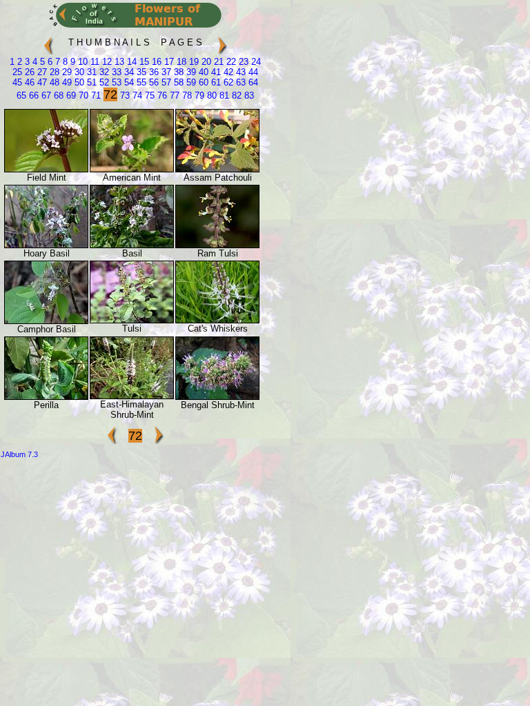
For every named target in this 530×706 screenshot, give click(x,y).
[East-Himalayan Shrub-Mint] (132, 396)
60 (202, 82)
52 (103, 82)
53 (115, 82)
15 (143, 62)
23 (242, 62)
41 (214, 72)
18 (180, 62)
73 (123, 95)
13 (118, 62)
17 (167, 62)
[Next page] (222, 39)
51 (90, 82)
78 (185, 95)
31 (90, 72)
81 (223, 95)
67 (45, 95)
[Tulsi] (132, 320)
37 (165, 72)
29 (65, 72)
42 (227, 72)
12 (105, 62)
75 (148, 95)
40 (202, 72)
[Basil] (132, 245)
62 (227, 82)
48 (53, 82)
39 (190, 72)
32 (103, 72)
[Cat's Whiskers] (217, 320)
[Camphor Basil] (46, 321)
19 (192, 62)
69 (69, 95)
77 (173, 95)
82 (235, 95)
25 (17, 72)
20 (205, 62)
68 (57, 95)
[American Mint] (132, 169)
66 (32, 95)
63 (239, 82)
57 (165, 82)
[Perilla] (46, 397)
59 (190, 82)
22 (230, 62)
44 (252, 72)
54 (127, 82)
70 (82, 95)
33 (115, 72)
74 (136, 95)
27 (41, 72)
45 (17, 82)
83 (248, 95)
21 (217, 62)
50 (78, 82)
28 (53, 72)
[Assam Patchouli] (217, 169)
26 (28, 72)
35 (140, 72)
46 (28, 82)
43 (239, 72)
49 (65, 82)
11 (93, 62)
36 (152, 72)
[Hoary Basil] (46, 245)
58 (177, 82)
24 (254, 62)
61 (214, 82)
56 (152, 82)
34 (127, 72)
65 (21, 95)
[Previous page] (48, 39)
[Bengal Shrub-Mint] (217, 397)
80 (210, 95)
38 (177, 72)
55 (140, 82)
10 (81, 62)
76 (161, 95)
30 (78, 72)
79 (198, 95)
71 (94, 95)
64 (252, 82)
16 (155, 62)
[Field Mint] (46, 169)
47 (41, 82)
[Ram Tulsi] (217, 245)
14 (130, 62)
